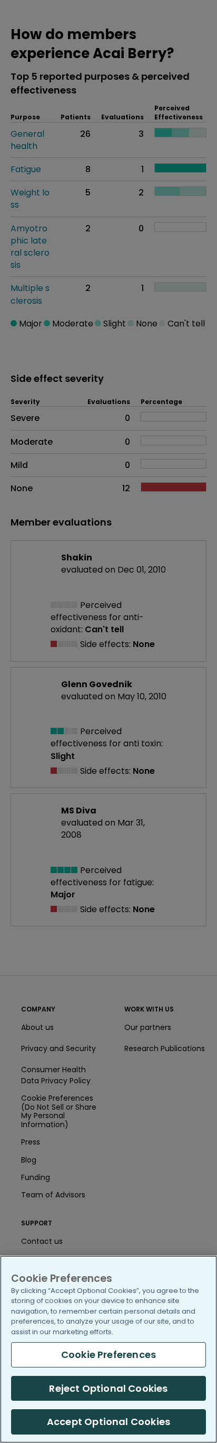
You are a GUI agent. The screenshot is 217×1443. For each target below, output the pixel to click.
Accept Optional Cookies (108, 1421)
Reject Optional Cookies (108, 1388)
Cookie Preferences (108, 1354)
